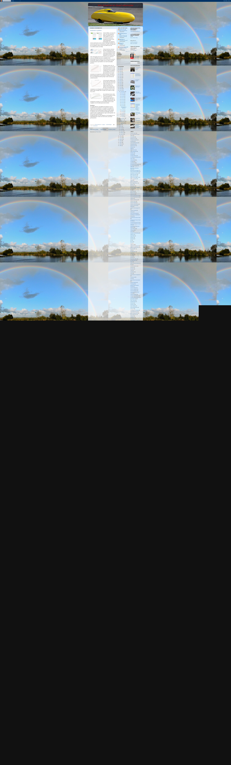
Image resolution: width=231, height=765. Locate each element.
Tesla (131, 638)
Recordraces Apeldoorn (134, 520)
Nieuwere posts (94, 129)
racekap (131, 515)
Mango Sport (132, 411)
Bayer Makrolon (133, 175)
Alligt (131, 148)
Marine (131, 416)
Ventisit (131, 693)
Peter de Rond (133, 486)
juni (121, 126)
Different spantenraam (134, 247)
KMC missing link (133, 367)
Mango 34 (121, 43)
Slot (131, 590)
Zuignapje (132, 735)
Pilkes (131, 490)
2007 (120, 142)
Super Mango (133, 627)
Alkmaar (132, 147)
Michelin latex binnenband (135, 425)
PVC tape (132, 500)
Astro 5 (131, 158)
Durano (131, 257)
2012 (120, 90)
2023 (120, 72)
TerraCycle (132, 637)
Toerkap (132, 653)
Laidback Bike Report (134, 382)
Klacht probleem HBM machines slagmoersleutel (135, 361)
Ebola (131, 261)
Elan (131, 264)
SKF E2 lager (132, 583)
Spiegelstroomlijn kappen (135, 600)
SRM (131, 608)
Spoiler (131, 602)
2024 (120, 71)
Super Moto (132, 628)
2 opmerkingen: (109, 124)
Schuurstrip (132, 564)
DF (131, 240)
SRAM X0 (132, 607)
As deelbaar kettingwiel (134, 157)
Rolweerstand (133, 542)
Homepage (103, 129)
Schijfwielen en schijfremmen (133, 561)
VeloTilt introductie (133, 42)
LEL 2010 (132, 389)
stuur (131, 624)
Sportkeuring (132, 605)
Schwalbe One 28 (133, 567)
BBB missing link (133, 178)
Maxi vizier (132, 424)
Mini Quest (132, 432)
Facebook (132, 271)
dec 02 (122, 114)
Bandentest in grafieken (96, 30)
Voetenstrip (132, 700)
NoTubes (132, 460)
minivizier (132, 435)
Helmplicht (132, 317)
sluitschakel (132, 592)
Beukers (132, 184)
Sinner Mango (133, 582)
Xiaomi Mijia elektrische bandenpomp (134, 728)
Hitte (131, 323)
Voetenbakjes (133, 699)
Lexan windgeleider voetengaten (134, 394)
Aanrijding (132, 141)
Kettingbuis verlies (133, 349)
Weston (131, 713)
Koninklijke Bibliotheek (134, 372)
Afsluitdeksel (132, 144)
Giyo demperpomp (134, 307)
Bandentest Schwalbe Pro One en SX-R (138, 74)
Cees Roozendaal (133, 213)
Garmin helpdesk (133, 289)
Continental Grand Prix (134, 222)
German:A (132, 304)
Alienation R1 (132, 145)
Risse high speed (133, 533)
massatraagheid (133, 420)
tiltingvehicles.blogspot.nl (135, 648)
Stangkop (132, 614)
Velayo (131, 669)
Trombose (132, 659)
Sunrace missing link (134, 625)
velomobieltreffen (133, 677)
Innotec (131, 336)
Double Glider (133, 248)
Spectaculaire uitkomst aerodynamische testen (138, 126)
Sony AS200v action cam (135, 593)
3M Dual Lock (133, 138)
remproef (132, 525)
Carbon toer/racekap (134, 204)
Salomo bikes (133, 558)
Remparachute (133, 522)
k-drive (131, 346)
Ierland (131, 331)
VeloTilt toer (132, 684)
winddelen (132, 723)
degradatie (132, 235)
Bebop (131, 180)
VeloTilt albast (133, 680)
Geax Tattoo (132, 300)
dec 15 (122, 99)
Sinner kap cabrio (133, 580)
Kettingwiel (132, 358)
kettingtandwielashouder (135, 354)
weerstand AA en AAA (134, 710)
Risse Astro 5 (132, 530)
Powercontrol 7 (133, 497)
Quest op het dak (133, 506)
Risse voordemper (133, 536)
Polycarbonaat (133, 493)
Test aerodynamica (134, 643)
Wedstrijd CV (132, 708)
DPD (131, 250)
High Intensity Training (134, 320)
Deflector (132, 234)
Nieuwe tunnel (133, 452)
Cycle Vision (132, 228)
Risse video (132, 535)
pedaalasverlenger (134, 480)
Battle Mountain (133, 174)
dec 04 (122, 113)
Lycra (131, 406)
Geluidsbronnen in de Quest (137, 68)
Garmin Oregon (133, 294)
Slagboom (132, 587)
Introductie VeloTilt (137, 80)
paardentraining (133, 473)
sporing (131, 604)
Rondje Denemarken (134, 543)
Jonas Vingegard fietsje (134, 344)
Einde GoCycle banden (134, 263)
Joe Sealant (132, 341)
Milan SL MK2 (133, 431)
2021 (120, 76)
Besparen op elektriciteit (137, 86)
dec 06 (122, 111)
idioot (131, 330)
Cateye (131, 211)
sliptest (131, 589)
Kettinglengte (132, 350)
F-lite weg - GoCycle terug (138, 92)
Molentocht (132, 438)
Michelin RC (132, 429)
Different (132, 244)
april (121, 129)
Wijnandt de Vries (133, 720)
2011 (120, 136)
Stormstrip (132, 618)
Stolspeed (132, 617)
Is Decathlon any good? (123, 40)
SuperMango (132, 630)
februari (122, 132)
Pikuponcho (132, 489)
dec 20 (122, 96)
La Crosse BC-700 (133, 377)
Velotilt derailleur (133, 683)
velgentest (132, 670)
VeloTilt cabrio (133, 681)
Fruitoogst (132, 283)
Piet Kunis (132, 487)
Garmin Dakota (133, 287)
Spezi (131, 597)
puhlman (132, 499)
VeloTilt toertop (133, 686)
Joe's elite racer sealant (134, 343)
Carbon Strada (133, 202)
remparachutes (133, 523)
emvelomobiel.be (133, 266)
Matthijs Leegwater (134, 421)
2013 (120, 88)
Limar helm (132, 400)
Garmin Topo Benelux (134, 295)
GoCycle (132, 308)
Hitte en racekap (133, 324)
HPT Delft (132, 327)
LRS (131, 403)
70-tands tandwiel (133, 139)
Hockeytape (132, 326)
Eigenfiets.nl (122, 39)
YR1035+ (132, 729)
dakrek (131, 231)
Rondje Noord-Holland (134, 545)
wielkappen (132, 717)
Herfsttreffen (132, 318)
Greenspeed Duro (133, 311)
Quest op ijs (132, 507)
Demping (132, 238)
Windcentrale (132, 721)
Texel (131, 646)
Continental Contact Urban (135, 217)
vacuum (131, 662)
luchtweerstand (133, 404)
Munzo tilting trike (133, 444)
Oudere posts (111, 129)
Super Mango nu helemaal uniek (138, 99)
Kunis (131, 376)
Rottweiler (132, 549)
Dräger (131, 253)
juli (121, 124)
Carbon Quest (133, 201)
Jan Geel (132, 340)
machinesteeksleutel (134, 407)
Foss (131, 278)
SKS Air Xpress (133, 586)
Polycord (132, 494)
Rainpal (131, 517)
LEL (131, 387)
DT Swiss (132, 254)
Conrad (131, 216)
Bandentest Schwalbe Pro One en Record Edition (135, 171)
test (131, 641)
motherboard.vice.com (134, 442)
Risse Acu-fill (132, 529)
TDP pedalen (132, 634)
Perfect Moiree (133, 484)
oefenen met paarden (134, 461)
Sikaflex (131, 576)
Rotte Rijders (132, 548)
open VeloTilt (132, 467)
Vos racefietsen (133, 703)
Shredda (132, 573)
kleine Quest (132, 363)
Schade (131, 559)
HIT (131, 321)
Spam (131, 596)
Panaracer (132, 476)
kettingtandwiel (133, 353)
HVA (131, 328)
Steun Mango (133, 615)
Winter (131, 724)
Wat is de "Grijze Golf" (123, 30)
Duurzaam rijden (133, 258)
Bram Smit (132, 191)
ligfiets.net (132, 397)
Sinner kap (132, 579)
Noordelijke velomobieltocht (133, 457)
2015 (120, 85)
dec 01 (122, 116)
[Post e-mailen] (113, 124)
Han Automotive (133, 314)
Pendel (131, 483)
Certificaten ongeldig (134, 214)
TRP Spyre (132, 660)
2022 (120, 74)
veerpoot (132, 665)
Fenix (131, 273)
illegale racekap (133, 333)
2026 (120, 68)
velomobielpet (133, 676)
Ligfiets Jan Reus (133, 396)
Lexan (131, 392)
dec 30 (122, 94)
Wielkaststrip (132, 718)
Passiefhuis (132, 479)
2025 (120, 69)
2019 (120, 79)
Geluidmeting (132, 301)
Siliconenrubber (133, 577)
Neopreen (132, 450)
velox (131, 689)
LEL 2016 (132, 390)
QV (131, 513)
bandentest (95, 125)
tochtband (132, 652)
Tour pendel (132, 656)
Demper (131, 237)
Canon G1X (132, 194)
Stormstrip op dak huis (134, 621)
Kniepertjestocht (133, 370)
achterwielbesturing (134, 142)
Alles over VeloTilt (133, 43)
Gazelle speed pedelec (134, 297)
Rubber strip (132, 553)
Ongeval (132, 466)
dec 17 (122, 97)
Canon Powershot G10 (134, 195)
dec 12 (122, 102)
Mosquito (132, 441)
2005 (120, 145)
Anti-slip (131, 154)
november (122, 118)
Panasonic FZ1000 (134, 477)
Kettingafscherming (134, 347)
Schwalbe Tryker (133, 569)
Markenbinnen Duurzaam (135, 417)
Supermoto (132, 631)
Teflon (131, 635)
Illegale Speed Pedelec (134, 334)
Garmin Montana (133, 290)
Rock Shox (132, 539)
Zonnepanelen (133, 734)
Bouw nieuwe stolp (134, 37)
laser (131, 385)
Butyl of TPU (132, 192)
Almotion (132, 152)
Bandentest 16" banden (134, 164)
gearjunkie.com (133, 298)
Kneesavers (132, 369)
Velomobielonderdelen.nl (135, 31)
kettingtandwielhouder (134, 357)
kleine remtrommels (134, 364)
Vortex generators (133, 702)
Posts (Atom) (98, 131)
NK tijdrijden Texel (133, 453)
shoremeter (132, 572)
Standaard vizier (133, 612)
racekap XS (132, 516)
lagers (131, 380)
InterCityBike (132, 337)
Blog (131, 189)
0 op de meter (133, 133)
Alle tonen (127, 51)
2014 (120, 87)
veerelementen (133, 663)
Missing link (132, 436)
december (122, 91)
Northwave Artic (133, 458)
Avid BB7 (132, 161)
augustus (122, 123)
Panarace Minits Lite (134, 474)
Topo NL (132, 655)
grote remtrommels (134, 313)
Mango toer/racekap (134, 414)
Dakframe (132, 230)
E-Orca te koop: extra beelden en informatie (123, 36)
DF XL (131, 241)
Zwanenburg (132, 737)
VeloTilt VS (132, 687)
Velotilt (131, 679)
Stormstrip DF (133, 620)
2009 (120, 139)
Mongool (132, 439)
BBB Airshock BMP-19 (134, 177)
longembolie (132, 401)
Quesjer (131, 502)
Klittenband (132, 366)
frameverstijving (133, 282)
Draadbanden (133, 251)
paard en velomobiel (134, 470)
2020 (120, 77)
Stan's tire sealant (133, 611)
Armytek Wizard (133, 155)
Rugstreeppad (133, 555)
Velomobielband (133, 672)
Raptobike (132, 519)
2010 (120, 137)
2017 (120, 82)
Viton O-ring (132, 696)
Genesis (132, 303)
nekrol (131, 449)
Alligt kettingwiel (133, 151)
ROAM (131, 538)
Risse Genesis (133, 532)
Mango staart (132, 413)
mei (121, 127)
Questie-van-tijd (122, 29)
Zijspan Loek (132, 732)
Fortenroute (132, 277)
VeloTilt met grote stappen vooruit (138, 113)
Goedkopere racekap (134, 310)
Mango (131, 410)
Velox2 (131, 690)
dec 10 (122, 105)
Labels (131, 379)
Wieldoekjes (132, 714)
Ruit (131, 556)
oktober (122, 119)
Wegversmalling (133, 711)
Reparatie (132, 526)
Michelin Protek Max (134, 428)
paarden (132, 471)
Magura (131, 409)
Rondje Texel (132, 546)
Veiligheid (132, 666)
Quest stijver (132, 509)
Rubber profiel (133, 552)
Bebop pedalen (133, 181)
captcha (131, 198)
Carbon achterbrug (134, 199)
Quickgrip (132, 512)
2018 (120, 80)
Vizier (131, 697)
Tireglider (132, 650)
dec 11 (122, 104)
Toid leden (121, 44)
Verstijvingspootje (133, 694)
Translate (134, 50)
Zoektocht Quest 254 (123, 47)
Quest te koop (133, 510)
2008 (120, 140)
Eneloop (132, 267)
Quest (131, 503)
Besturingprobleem (134, 183)
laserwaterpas (133, 386)
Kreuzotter (132, 373)
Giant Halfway (133, 305)
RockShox (132, 540)
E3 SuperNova (133, 260)
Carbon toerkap (133, 210)
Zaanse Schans (133, 731)
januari (121, 134)
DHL (131, 243)
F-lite (131, 270)
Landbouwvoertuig (133, 383)
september (122, 121)
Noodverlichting (133, 455)
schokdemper (133, 563)
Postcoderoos (133, 496)
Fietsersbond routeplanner (135, 274)
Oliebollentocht (133, 463)
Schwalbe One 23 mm (134, 566)
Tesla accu (132, 640)
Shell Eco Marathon (134, 570)
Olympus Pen (133, 464)
